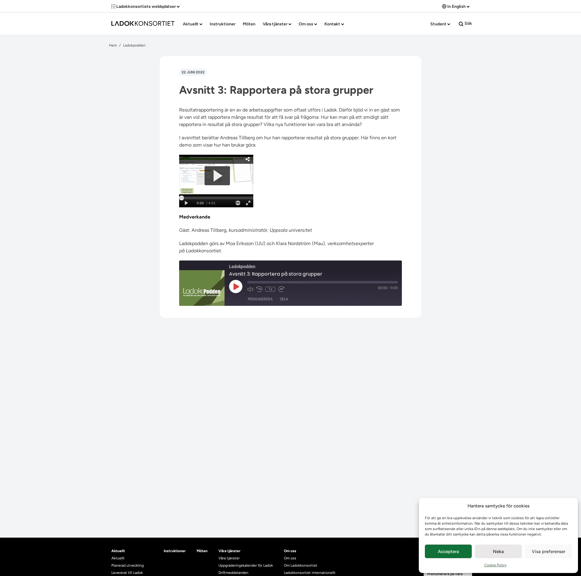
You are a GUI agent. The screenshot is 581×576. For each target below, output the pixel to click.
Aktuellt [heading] (118, 551)
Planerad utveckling (127, 565)
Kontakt (332, 24)
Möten (249, 24)
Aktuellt (191, 24)
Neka (498, 551)
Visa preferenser (548, 551)
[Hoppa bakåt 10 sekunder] (259, 289)
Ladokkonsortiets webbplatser (146, 6)
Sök (468, 23)
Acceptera (448, 551)
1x (270, 289)
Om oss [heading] (290, 551)
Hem (113, 45)
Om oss (306, 24)
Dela (284, 299)
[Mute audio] (250, 289)
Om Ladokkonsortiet (300, 565)
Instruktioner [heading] (175, 551)
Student (438, 24)
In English (456, 6)
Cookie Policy (495, 565)
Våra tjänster (275, 24)
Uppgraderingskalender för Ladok (245, 565)
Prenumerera (260, 299)
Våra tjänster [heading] (229, 551)
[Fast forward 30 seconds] (281, 289)
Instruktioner (222, 24)
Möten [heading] (202, 551)
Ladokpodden (134, 45)
